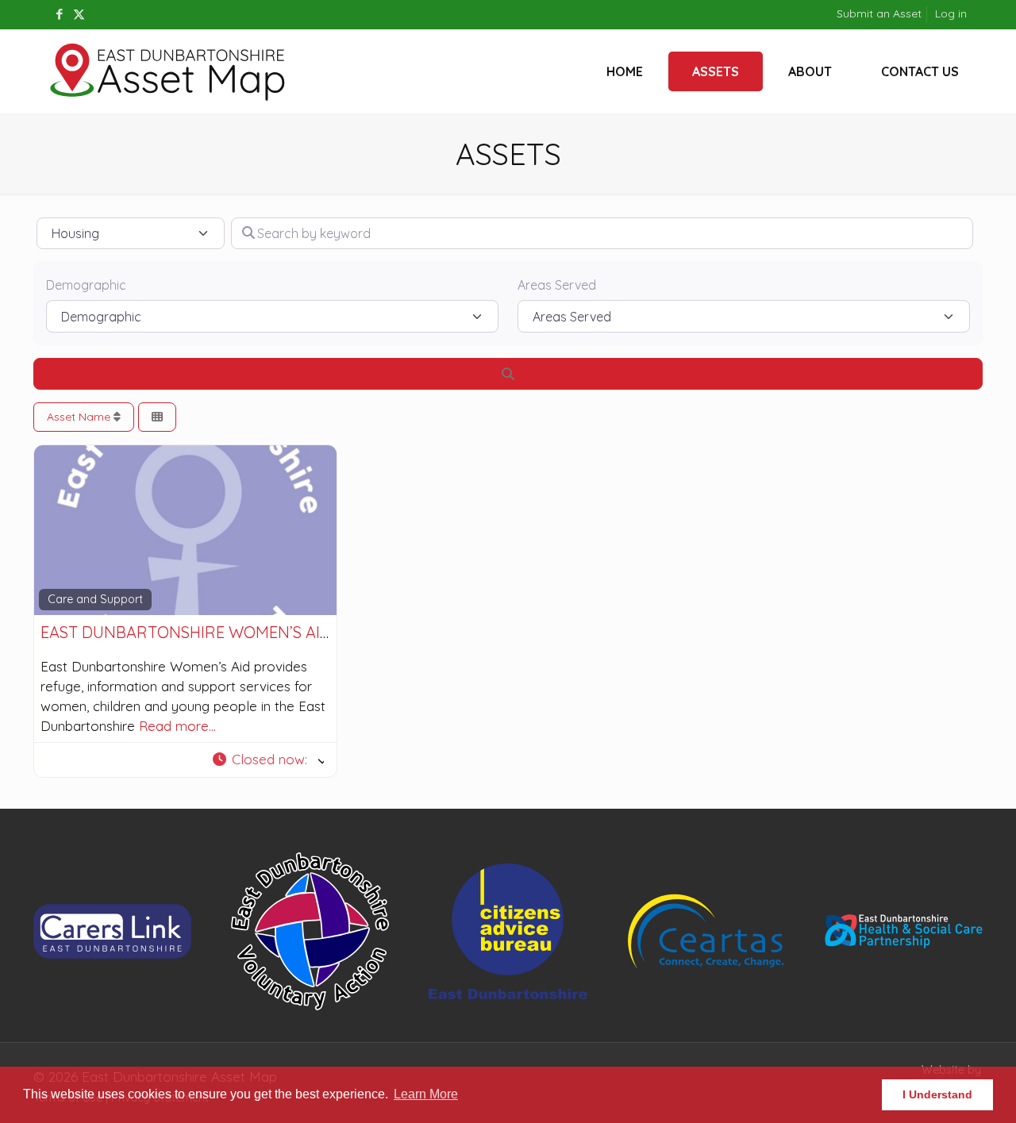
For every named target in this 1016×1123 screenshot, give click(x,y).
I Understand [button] (937, 1094)
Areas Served (557, 285)
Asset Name (80, 417)
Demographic (86, 285)
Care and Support (95, 599)
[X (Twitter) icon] (79, 13)
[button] (266, 760)
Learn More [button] (426, 1094)
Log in (951, 13)
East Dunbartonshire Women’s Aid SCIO (205, 632)
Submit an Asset (879, 13)
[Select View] (157, 417)
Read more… (177, 725)
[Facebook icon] (59, 13)
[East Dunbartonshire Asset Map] (168, 71)
